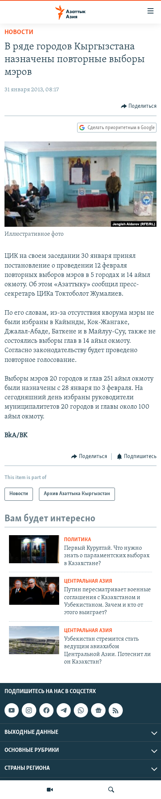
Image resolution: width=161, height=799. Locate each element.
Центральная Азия (88, 581)
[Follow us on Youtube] (11, 711)
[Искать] (111, 789)
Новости (18, 32)
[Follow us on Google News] (98, 711)
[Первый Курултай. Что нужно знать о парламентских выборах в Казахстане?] (34, 549)
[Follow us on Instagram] (29, 711)
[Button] (139, 106)
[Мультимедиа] (50, 789)
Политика (77, 540)
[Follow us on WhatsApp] (81, 711)
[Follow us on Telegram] (64, 711)
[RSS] (116, 711)
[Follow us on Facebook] (46, 711)
